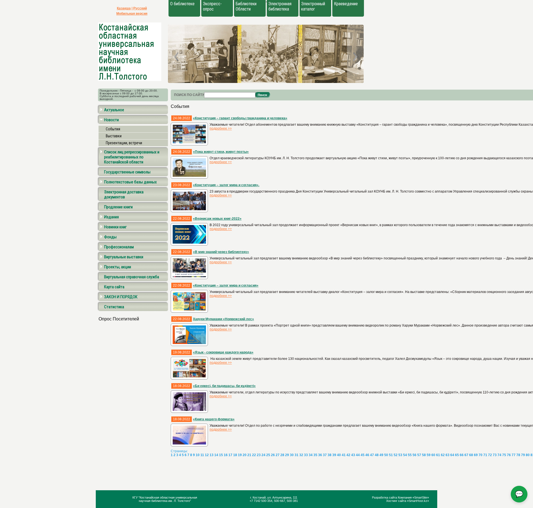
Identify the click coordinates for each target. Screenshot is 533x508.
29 (287, 455)
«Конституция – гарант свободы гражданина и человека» (240, 118)
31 (296, 455)
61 (438, 455)
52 (396, 455)
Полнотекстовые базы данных (130, 182)
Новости (111, 119)
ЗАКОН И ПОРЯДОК (120, 296)
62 (443, 455)
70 (480, 455)
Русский (140, 8)
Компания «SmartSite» (413, 497)
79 (523, 455)
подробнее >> (221, 128)
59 (429, 455)
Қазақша (124, 8)
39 (334, 455)
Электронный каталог (313, 6)
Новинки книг (115, 226)
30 (292, 455)
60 (433, 455)
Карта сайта (114, 286)
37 (325, 455)
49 (381, 455)
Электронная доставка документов (124, 194)
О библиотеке (182, 3)
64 (452, 455)
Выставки (114, 136)
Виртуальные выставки (123, 256)
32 (301, 455)
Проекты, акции (117, 266)
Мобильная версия (131, 14)
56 (414, 455)
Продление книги (118, 206)
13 (211, 455)
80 (528, 455)
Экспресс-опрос (212, 6)
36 (320, 455)
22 (254, 455)
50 (386, 455)
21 (249, 455)
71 (485, 455)
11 (202, 455)
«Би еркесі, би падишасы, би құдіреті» (224, 386)
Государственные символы (127, 172)
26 (273, 455)
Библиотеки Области (246, 6)
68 (471, 455)
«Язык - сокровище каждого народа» (223, 352)
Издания (111, 216)
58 (424, 455)
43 (353, 455)
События (113, 129)
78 (518, 455)
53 (400, 455)
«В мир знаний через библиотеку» (221, 252)
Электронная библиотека (279, 6)
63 (447, 455)
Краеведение (346, 3)
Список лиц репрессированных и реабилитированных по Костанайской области (131, 157)
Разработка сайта (385, 497)
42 (348, 455)
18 (235, 455)
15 (221, 455)
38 (329, 455)
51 (391, 455)
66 (462, 455)
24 (263, 455)
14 (216, 455)
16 (226, 455)
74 (499, 455)
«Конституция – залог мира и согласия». (226, 185)
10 (198, 455)
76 (509, 455)
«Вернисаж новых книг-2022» (217, 219)
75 (504, 455)
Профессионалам (119, 246)
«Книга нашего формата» (214, 419)
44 (358, 455)
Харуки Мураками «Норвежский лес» (223, 319)
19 (240, 455)
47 (372, 455)
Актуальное (114, 109)
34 (311, 455)
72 (490, 455)
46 (367, 455)
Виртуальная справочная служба (131, 276)
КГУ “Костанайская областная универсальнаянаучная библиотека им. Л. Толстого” (164, 499)
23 (259, 455)
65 (457, 455)
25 (268, 455)
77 (514, 455)
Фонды (110, 236)
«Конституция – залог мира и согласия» (225, 285)
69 (476, 455)
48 (377, 455)
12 (207, 455)
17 (230, 455)
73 (495, 455)
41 (344, 455)
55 (410, 455)
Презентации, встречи (124, 143)
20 (245, 455)
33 (306, 455)
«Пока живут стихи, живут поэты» (221, 152)
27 (278, 455)
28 (282, 455)
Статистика (114, 306)
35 (315, 455)
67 (466, 455)
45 (362, 455)
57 (419, 455)
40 (339, 455)
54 (405, 455)
